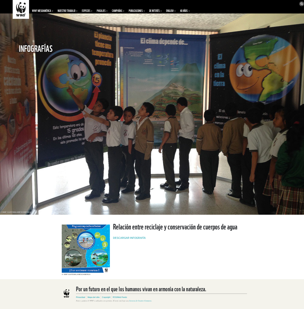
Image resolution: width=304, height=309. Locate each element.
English (170, 10)
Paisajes (101, 10)
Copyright (106, 297)
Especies (86, 10)
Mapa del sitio (94, 297)
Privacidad (80, 297)
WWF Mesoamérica (42, 10)
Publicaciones (136, 10)
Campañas (117, 10)
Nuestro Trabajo (67, 10)
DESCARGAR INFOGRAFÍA (129, 238)
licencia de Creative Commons (140, 300)
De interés (154, 10)
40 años (184, 10)
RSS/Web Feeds (120, 297)
